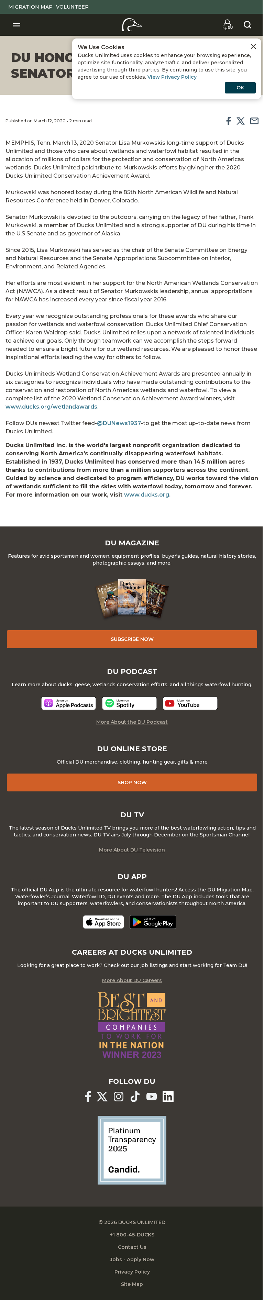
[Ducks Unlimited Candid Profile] (132, 1149)
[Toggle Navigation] (16, 24)
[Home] (132, 24)
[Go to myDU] (227, 24)
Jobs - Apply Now (132, 1259)
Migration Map (30, 6)
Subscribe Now (132, 639)
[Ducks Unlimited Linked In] (168, 1096)
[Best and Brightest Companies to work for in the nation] (132, 1025)
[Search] (247, 24)
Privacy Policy (132, 1272)
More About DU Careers (132, 980)
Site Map (132, 1284)
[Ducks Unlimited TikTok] (135, 1096)
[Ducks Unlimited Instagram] (118, 1096)
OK (240, 88)
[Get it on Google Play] (153, 922)
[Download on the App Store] (103, 922)
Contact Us (132, 1247)
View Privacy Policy (172, 77)
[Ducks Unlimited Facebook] (88, 1096)
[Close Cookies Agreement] (253, 46)
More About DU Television (132, 850)
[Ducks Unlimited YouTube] (151, 1096)
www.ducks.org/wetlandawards (51, 406)
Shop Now (132, 782)
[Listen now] (68, 703)
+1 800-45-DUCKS (132, 1235)
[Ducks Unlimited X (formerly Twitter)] (102, 1096)
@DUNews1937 (119, 423)
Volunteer (72, 6)
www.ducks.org (146, 494)
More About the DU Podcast (132, 722)
